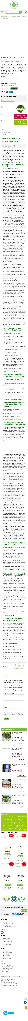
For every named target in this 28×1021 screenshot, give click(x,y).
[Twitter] (15, 914)
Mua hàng (14, 88)
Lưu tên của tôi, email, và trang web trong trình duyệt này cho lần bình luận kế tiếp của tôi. (13, 714)
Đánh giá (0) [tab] (4, 134)
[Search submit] (21, 12)
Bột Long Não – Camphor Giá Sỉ (18, 780)
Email (5, 707)
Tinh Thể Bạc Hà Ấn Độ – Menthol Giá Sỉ (17, 749)
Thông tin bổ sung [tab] (6, 132)
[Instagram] (20, 914)
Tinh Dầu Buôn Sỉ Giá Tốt (12, 16)
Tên (5, 702)
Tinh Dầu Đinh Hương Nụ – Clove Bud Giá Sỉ (18, 733)
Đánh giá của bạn (9, 689)
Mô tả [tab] (3, 129)
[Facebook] (13, 914)
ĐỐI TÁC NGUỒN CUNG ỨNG (13, 418)
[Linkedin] (18, 914)
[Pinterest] (23, 914)
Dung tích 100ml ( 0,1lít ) (19, 664)
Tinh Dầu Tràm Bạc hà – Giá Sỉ (19, 795)
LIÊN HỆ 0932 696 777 (16, 419)
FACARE (9, 160)
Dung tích (3, 76)
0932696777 (11, 1013)
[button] (2, 12)
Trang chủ (3, 16)
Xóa (2, 81)
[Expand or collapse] (24, 146)
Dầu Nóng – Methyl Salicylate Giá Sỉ (18, 765)
